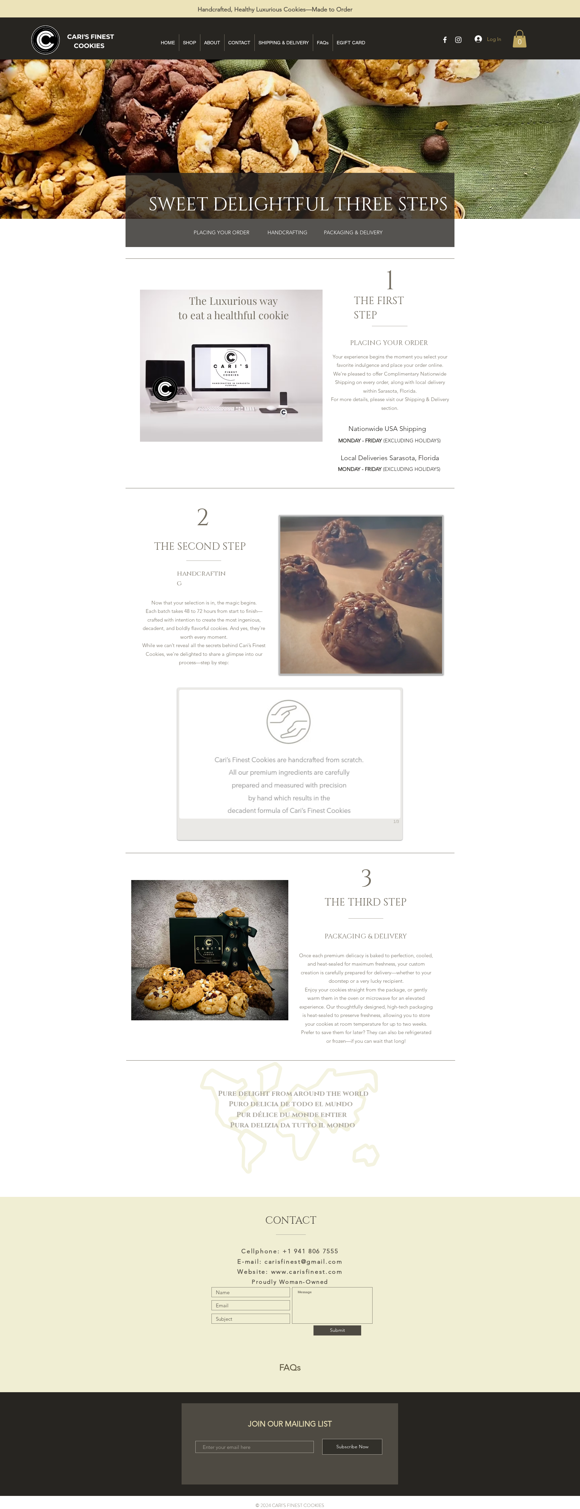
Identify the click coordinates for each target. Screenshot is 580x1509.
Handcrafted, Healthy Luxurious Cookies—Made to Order (275, 9)
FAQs (290, 1367)
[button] (519, 39)
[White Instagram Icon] (458, 40)
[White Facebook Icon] (445, 40)
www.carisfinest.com (307, 1271)
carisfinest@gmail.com (303, 1261)
